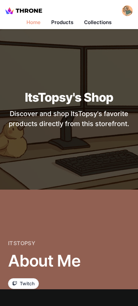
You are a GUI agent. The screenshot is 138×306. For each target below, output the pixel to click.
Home (33, 22)
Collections (98, 22)
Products (62, 22)
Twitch (27, 283)
